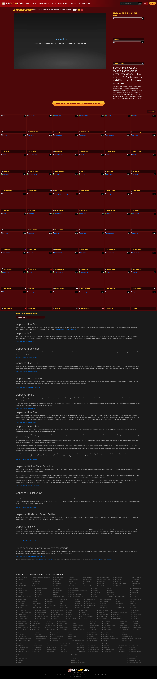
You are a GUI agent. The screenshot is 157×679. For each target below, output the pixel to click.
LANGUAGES (63, 601)
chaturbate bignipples (40, 638)
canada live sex (103, 618)
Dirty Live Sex (118, 581)
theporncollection (51, 649)
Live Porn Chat (56, 618)
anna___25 (34, 625)
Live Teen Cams (87, 581)
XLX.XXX (135, 616)
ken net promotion (37, 603)
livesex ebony (35, 629)
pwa (61, 603)
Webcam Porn (78, 605)
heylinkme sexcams (73, 579)
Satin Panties (84, 618)
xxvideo (106, 643)
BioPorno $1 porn (94, 647)
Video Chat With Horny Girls (87, 616)
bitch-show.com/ (56, 638)
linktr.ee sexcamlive (93, 634)
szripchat (36, 643)
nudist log (54, 634)
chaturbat (71, 581)
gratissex (101, 612)
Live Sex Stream (74, 588)
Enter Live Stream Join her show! (78, 103)
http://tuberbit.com (41, 612)
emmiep (37, 632)
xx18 (132, 585)
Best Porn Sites (22, 610)
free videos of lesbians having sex (75, 640)
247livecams (21, 634)
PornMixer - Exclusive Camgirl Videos (131, 638)
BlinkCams (20, 660)
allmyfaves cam (35, 583)
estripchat (20, 645)
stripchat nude (137, 627)
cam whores (35, 579)
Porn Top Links (123, 621)
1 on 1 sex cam (56, 588)
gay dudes (20, 579)
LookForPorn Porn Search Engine (78, 590)
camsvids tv (58, 583)
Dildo (25, 408)
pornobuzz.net (40, 596)
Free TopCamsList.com (109, 625)
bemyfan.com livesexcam (79, 629)
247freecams (133, 607)
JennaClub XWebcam (78, 625)
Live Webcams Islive (23, 616)
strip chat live (63, 599)
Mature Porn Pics (56, 632)
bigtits (115, 98)
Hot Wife (35, 605)
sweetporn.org (101, 581)
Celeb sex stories (136, 588)
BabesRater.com (41, 618)
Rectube (134, 86)
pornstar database (87, 579)
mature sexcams (22, 599)
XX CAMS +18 (136, 618)
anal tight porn (80, 645)
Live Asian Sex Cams (58, 614)
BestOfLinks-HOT (135, 583)
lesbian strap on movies (121, 583)
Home (28, 3)
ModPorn (85, 583)
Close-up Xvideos (87, 577)
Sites (34, 3)
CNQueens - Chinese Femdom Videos (116, 596)
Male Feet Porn (107, 629)
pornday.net (50, 601)
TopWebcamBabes (103, 614)
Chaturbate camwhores (126, 94)
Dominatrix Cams (71, 636)
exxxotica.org (21, 601)
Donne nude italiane (95, 625)
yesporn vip (21, 649)
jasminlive (39, 594)
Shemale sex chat (104, 607)
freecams (122, 623)
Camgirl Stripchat (90, 605)
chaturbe (135, 623)
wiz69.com (38, 634)
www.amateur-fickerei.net (24, 638)
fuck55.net (56, 592)
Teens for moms (38, 645)
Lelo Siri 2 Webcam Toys (135, 662)
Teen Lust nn (64, 651)
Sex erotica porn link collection (120, 612)
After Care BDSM (22, 629)
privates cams (100, 583)
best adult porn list (136, 577)
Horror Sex (56, 616)
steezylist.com (40, 614)
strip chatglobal (63, 629)
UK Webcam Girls (22, 583)
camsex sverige (93, 640)
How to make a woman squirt (25, 612)
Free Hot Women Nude (105, 599)
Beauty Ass (21, 607)
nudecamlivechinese (58, 610)
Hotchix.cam (118, 579)
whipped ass (72, 585)
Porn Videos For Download (78, 662)
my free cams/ (110, 594)
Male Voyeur (136, 610)
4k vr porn (120, 643)
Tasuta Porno (134, 645)
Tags (41, 3)
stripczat (20, 632)
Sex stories (77, 607)
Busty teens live (137, 614)
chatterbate (107, 627)
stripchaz (132, 601)
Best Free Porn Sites (108, 632)
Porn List (92, 643)
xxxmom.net (35, 621)
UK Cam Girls (136, 625)
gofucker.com (93, 629)
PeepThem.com (36, 627)
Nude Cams (107, 621)
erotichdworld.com (22, 618)
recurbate (129, 86)
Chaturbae (106, 623)
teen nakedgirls (22, 585)
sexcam (35, 601)
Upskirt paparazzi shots (42, 616)
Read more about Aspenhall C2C (25, 341)
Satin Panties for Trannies (24, 596)
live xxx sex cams (120, 603)
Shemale (69, 638)
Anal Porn (20, 581)
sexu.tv (20, 662)
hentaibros (106, 645)
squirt (60, 625)
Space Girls (58, 579)
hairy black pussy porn (23, 651)
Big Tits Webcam (124, 629)
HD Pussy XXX (136, 629)
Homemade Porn (103, 616)
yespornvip (91, 636)
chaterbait (20, 592)
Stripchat (73, 3)
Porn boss (38, 640)
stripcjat (124, 632)
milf (127, 98)
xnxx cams (134, 643)
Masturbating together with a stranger (41, 577)
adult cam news (22, 621)
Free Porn (109, 590)
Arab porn (73, 658)
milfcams (105, 640)
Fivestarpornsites (90, 603)
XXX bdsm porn (87, 585)
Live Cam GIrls (50, 651)
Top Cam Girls (134, 581)
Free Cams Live (22, 636)
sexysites (69, 632)
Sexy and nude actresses (103, 579)
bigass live (133, 649)
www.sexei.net (103, 605)
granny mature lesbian (134, 656)
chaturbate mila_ (124, 625)
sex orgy (95, 590)
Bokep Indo (77, 601)
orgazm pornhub (104, 601)
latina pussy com (122, 645)
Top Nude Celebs (22, 623)
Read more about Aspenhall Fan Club (26, 371)
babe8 (33, 585)
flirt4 (130, 654)
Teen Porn (20, 654)
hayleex (70, 612)
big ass (48, 643)
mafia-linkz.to (84, 610)
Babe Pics (49, 645)
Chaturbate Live (61, 3)
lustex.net (20, 656)
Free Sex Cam (80, 649)
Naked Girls (132, 605)
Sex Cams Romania (127, 640)
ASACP (78, 673)
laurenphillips (132, 658)
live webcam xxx (94, 651)
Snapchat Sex (76, 627)
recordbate (116, 86)
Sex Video (95, 588)
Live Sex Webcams (63, 627)
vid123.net (73, 656)
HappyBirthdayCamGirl (135, 599)
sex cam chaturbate (42, 588)
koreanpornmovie (51, 605)
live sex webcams (90, 599)
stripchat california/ (37, 607)
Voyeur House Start (120, 607)
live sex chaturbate (136, 651)
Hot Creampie (118, 577)
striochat (134, 594)
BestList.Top (63, 605)
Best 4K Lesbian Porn (57, 636)
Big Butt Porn (80, 647)
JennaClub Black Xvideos (24, 640)
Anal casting (21, 594)
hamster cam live (59, 577)
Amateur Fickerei (36, 581)
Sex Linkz (118, 605)
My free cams (109, 559)
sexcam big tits (63, 621)
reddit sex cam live (51, 647)
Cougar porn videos (109, 649)
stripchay (88, 601)
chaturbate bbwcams (108, 636)
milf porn (124, 634)
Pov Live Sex (93, 621)
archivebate (123, 86)
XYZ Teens (20, 643)
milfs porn (77, 603)
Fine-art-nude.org (111, 592)
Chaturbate (95, 559)
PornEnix (35, 599)
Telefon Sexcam (81, 651)
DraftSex (135, 612)
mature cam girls (57, 590)
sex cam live (103, 603)
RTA (75, 673)
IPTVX (114, 610)
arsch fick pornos (85, 614)
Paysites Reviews (22, 590)
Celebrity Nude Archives (41, 636)
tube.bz (55, 594)
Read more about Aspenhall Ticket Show (27, 507)
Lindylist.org (73, 592)
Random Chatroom (22, 614)
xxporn (70, 610)
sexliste (70, 616)
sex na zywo (48, 627)
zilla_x (117, 599)
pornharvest (106, 634)
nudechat (39, 590)
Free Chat (26, 459)
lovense (140, 96)
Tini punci (63, 647)
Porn (74, 621)
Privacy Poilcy (74, 654)
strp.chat (95, 596)
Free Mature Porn (59, 581)
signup (152, 3)
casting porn (133, 603)
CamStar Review (72, 618)
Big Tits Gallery (75, 660)
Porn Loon (92, 623)
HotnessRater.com (117, 618)
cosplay (120, 98)
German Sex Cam (49, 623)
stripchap (106, 647)
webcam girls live (63, 623)
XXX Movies (71, 577)
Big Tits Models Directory (76, 596)
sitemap (88, 607)
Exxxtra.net (36, 651)
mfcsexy (77, 599)
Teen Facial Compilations (67, 643)
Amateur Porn (64, 645)
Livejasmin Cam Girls (50, 625)
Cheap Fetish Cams (94, 649)
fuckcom (39, 592)
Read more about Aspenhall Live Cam (66, 329)
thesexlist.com (21, 625)
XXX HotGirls (118, 585)
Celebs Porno (72, 583)
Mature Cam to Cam (93, 638)
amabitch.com (121, 651)
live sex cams (135, 592)
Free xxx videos (135, 579)
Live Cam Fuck (107, 651)
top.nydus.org (92, 632)
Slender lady (135, 590)
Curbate (139, 86)
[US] (145, 3)
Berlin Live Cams (36, 623)
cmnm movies (100, 585)
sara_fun (134, 596)
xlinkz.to (70, 614)
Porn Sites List (96, 592)
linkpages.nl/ (58, 585)
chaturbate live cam (127, 636)
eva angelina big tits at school (110, 638)
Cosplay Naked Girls (23, 647)
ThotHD (49, 603)
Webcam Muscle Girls (58, 596)
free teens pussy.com (75, 594)
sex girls (109, 588)
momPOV (69, 634)
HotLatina (118, 601)
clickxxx (20, 588)
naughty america (38, 647)
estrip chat (92, 645)
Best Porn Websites (65, 607)
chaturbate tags (117, 616)
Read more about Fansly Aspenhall (25, 541)
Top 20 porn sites (22, 577)
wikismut (135, 621)
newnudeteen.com (124, 627)
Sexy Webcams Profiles (103, 577)
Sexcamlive (119, 67)
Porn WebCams (51, 607)
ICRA (82, 673)
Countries (48, 3)
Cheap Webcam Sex (50, 629)
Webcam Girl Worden (42, 610)
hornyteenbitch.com (23, 605)
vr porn (120, 647)
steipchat (49, 599)
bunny (74, 623)
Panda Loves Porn (22, 658)
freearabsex (21, 603)
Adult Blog (63, 649)
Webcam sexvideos (23, 627)
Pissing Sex (80, 643)
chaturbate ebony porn (134, 660)
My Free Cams (84, 3)
